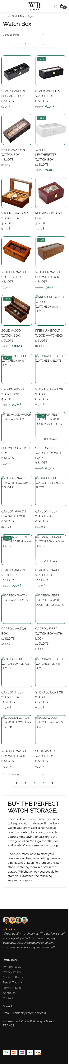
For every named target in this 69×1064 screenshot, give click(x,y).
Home (6, 16)
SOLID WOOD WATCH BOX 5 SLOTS (11, 335)
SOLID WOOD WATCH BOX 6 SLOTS (45, 756)
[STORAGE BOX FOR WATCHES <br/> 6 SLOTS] (50, 672)
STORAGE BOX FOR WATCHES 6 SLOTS (49, 394)
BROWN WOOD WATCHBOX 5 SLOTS (12, 394)
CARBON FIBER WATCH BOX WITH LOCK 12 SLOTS (48, 636)
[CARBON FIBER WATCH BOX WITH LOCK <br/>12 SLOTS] (50, 608)
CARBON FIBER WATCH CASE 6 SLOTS (46, 516)
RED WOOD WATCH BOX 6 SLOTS (15, 453)
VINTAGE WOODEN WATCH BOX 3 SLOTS (15, 218)
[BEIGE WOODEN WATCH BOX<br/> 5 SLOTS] (16, 129)
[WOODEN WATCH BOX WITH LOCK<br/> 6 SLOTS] (16, 730)
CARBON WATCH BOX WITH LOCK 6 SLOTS (13, 516)
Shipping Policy (13, 977)
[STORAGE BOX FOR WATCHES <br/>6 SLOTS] (50, 369)
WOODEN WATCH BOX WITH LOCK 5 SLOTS (48, 277)
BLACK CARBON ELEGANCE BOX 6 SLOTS (13, 96)
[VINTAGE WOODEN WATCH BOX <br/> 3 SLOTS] (16, 193)
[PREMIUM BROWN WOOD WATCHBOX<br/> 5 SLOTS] (50, 310)
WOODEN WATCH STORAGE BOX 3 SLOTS (14, 277)
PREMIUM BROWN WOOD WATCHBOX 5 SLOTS (49, 335)
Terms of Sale (12, 988)
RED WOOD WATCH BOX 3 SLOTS (49, 218)
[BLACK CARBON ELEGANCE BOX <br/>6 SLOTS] (16, 70)
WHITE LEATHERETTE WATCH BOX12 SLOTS (46, 157)
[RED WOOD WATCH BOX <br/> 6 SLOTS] (16, 427)
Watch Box (18, 16)
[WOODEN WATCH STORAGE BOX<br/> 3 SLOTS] (16, 251)
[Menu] (8, 6)
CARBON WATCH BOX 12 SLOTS (13, 633)
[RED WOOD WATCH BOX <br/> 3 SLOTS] (50, 193)
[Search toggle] (56, 6)
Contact (8, 998)
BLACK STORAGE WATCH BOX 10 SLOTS (47, 575)
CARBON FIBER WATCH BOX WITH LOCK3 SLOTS (48, 455)
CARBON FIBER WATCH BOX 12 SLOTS (12, 697)
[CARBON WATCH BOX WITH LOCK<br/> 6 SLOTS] (16, 491)
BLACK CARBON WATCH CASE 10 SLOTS (13, 575)
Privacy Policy (12, 972)
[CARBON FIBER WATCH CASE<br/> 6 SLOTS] (50, 491)
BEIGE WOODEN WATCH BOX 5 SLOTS (13, 154)
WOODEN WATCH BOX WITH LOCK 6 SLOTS (14, 756)
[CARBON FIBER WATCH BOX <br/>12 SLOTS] (16, 672)
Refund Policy (12, 967)
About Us (9, 993)
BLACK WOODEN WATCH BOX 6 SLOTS (47, 96)
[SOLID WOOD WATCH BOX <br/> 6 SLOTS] (50, 730)
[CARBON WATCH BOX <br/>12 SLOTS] (16, 608)
